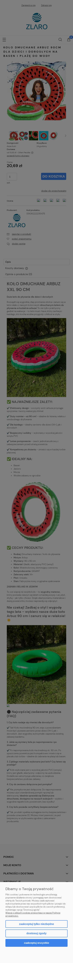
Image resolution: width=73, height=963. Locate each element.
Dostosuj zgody (36, 933)
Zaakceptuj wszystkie (36, 942)
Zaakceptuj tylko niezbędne (36, 924)
